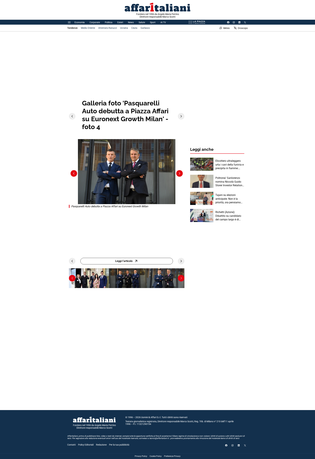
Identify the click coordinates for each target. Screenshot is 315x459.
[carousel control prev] (72, 116)
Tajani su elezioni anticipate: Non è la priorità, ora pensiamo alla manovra (228, 198)
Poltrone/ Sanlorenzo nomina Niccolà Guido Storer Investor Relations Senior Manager (229, 181)
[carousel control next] (181, 116)
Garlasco (145, 28)
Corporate (95, 22)
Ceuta (134, 28)
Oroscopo (243, 28)
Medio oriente (88, 28)
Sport (153, 22)
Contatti (71, 444)
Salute (142, 22)
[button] (72, 278)
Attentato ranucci (107, 28)
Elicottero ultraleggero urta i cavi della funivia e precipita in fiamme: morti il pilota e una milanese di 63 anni (229, 164)
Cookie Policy (156, 456)
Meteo (226, 28)
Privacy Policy (141, 456)
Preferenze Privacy (172, 456)
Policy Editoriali (86, 444)
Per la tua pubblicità (119, 444)
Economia (79, 22)
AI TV (163, 22)
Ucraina (124, 28)
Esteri (120, 22)
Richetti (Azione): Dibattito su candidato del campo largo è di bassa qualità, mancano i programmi (229, 216)
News (131, 22)
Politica (108, 22)
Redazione (101, 444)
